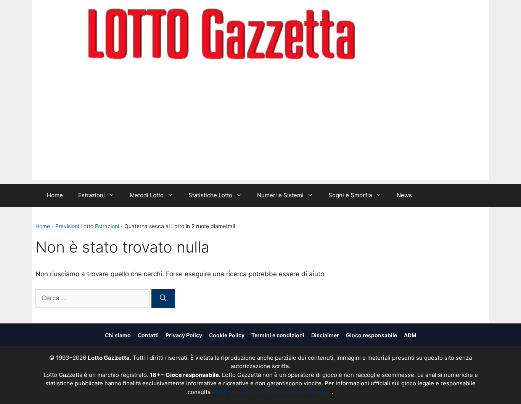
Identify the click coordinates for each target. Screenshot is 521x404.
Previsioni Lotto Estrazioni (87, 226)
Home (55, 195)
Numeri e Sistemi (280, 195)
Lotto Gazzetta (399, 34)
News (404, 195)
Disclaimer (325, 335)
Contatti (148, 335)
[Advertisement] (260, 126)
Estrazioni (91, 195)
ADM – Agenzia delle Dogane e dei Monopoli (272, 392)
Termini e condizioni (277, 335)
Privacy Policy (184, 335)
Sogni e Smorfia (350, 195)
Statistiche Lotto (210, 195)
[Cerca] (163, 298)
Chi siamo (118, 335)
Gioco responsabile (371, 335)
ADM (410, 335)
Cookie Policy (226, 335)
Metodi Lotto (147, 195)
